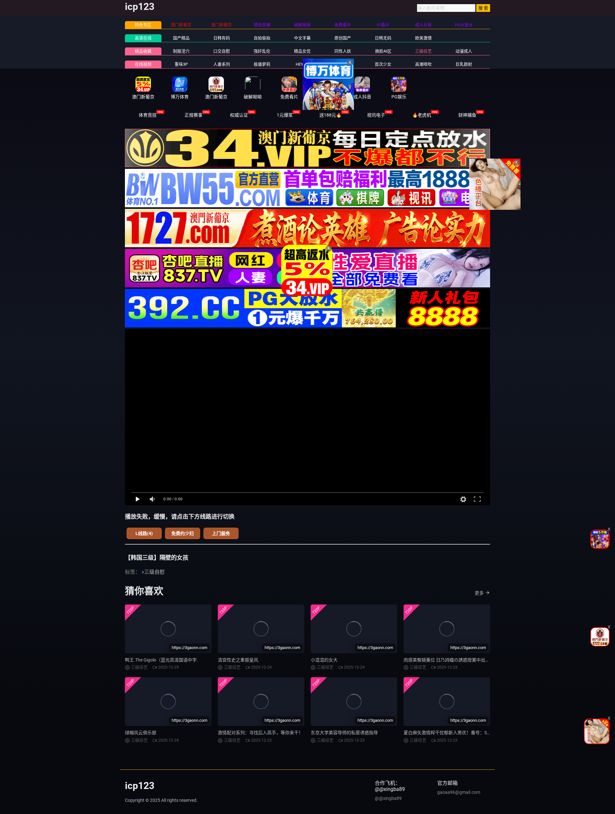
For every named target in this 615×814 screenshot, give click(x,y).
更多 (479, 593)
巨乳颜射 (463, 64)
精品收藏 (143, 51)
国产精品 (181, 38)
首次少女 (383, 64)
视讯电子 (376, 115)
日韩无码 (383, 38)
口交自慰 (221, 51)
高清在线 (143, 38)
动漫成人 (463, 51)
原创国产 (342, 38)
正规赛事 (193, 115)
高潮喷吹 (423, 64)
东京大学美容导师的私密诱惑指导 (344, 732)
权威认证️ (239, 115)
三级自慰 (154, 572)
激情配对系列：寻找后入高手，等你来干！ (260, 732)
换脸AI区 (383, 51)
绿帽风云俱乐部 (140, 732)
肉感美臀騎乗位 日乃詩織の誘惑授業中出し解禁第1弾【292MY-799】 (473, 659)
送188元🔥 (330, 115)
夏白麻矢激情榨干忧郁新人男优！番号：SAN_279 (453, 732)
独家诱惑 (342, 64)
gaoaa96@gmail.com (458, 792)
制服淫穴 (181, 51)
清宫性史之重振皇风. (238, 659)
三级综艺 (423, 51)
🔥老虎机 (421, 115)
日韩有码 (221, 38)
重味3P (181, 64)
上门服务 (221, 533)
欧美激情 (423, 38)
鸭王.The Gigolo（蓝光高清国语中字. (161, 659)
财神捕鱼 (467, 115)
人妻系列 (221, 64)
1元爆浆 (285, 115)
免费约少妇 (182, 533)
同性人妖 (342, 51)
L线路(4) (144, 533)
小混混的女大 (324, 659)
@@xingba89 (388, 798)
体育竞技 (148, 115)
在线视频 (143, 64)
